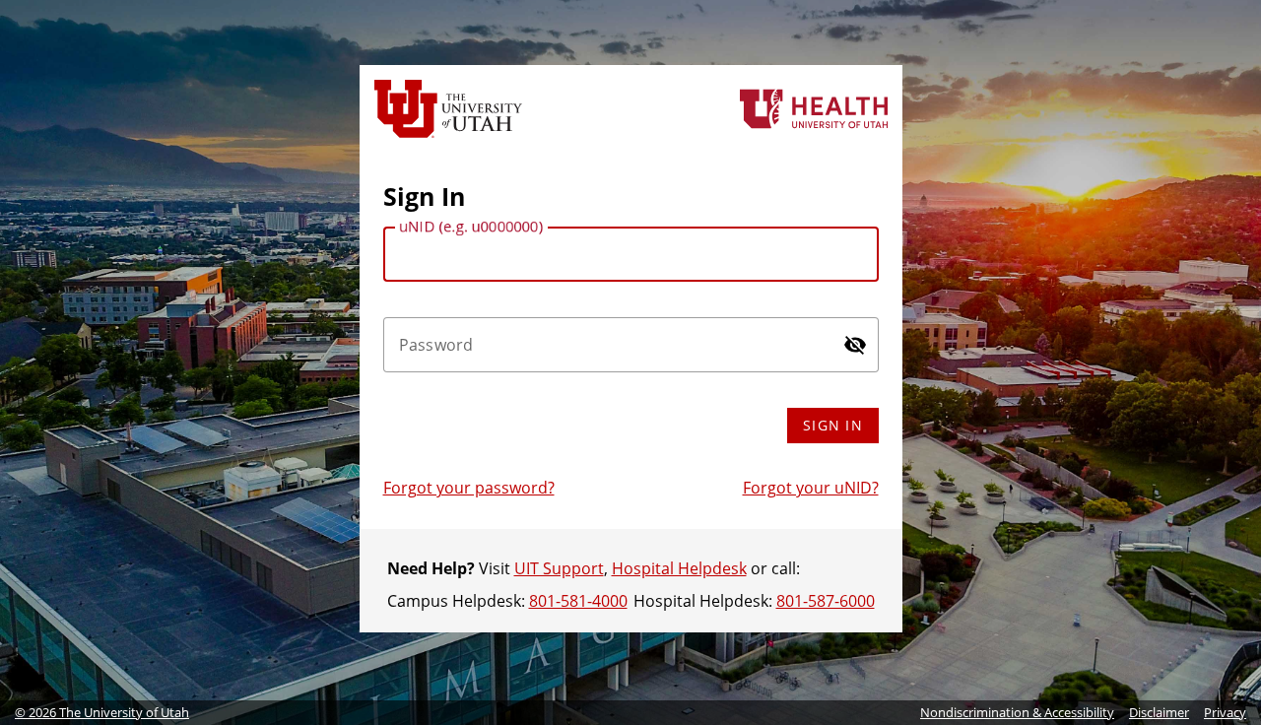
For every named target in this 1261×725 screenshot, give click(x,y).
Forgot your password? (469, 487)
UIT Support (559, 568)
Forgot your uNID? (811, 487)
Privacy (1225, 712)
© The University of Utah (102, 712)
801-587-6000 (825, 601)
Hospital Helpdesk (679, 568)
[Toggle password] (855, 344)
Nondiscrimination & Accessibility (1017, 712)
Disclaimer (1159, 712)
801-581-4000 (578, 601)
